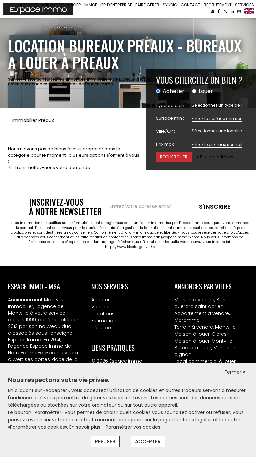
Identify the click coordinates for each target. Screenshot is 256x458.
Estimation (103, 320)
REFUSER (105, 441)
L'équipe (101, 327)
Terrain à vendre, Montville (205, 327)
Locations (103, 313)
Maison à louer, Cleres (200, 334)
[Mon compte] (212, 11)
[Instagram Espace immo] (239, 11)
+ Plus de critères (214, 157)
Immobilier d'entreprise (108, 5)
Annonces (52, 5)
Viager (74, 5)
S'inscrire (215, 206)
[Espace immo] (38, 8)
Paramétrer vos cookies (133, 427)
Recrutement (218, 5)
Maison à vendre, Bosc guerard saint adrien (201, 303)
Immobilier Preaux (33, 120)
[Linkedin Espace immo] (232, 11)
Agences (29, 5)
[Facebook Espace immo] (219, 11)
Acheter (100, 299)
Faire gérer (147, 5)
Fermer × (235, 372)
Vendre (99, 306)
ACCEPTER (148, 441)
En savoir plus (85, 427)
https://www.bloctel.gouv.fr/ (128, 246)
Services (244, 5)
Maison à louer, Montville (203, 341)
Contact (190, 5)
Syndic (170, 5)
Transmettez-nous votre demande (52, 167)
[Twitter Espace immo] (225, 11)
